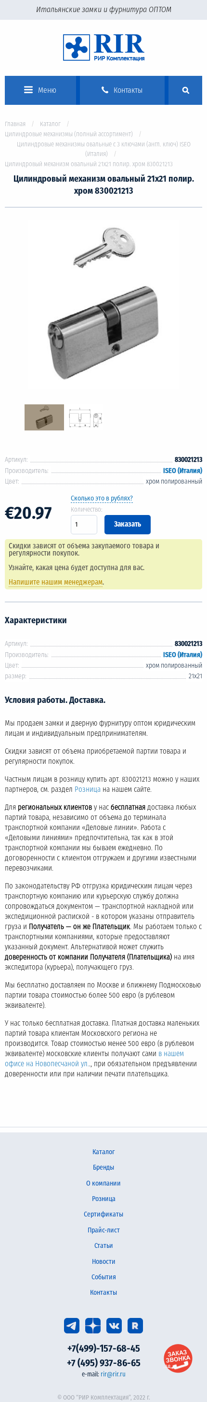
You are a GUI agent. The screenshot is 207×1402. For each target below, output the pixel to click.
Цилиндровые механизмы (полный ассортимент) (69, 134)
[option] (103, 306)
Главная (15, 124)
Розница (88, 789)
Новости (104, 1262)
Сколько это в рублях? (102, 498)
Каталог (50, 124)
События (103, 1277)
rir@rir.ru (113, 1374)
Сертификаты (103, 1214)
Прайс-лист (104, 1230)
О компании (103, 1183)
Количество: (87, 509)
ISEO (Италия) (182, 471)
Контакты (103, 1292)
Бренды (103, 1167)
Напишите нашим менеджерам (56, 582)
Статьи (103, 1246)
